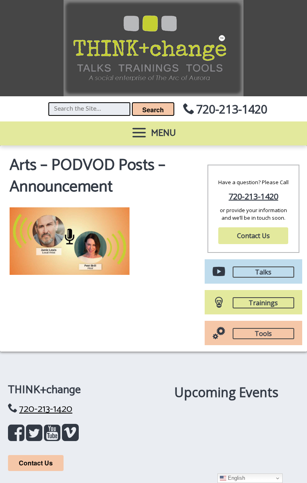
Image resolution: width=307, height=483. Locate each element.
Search (153, 109)
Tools (263, 333)
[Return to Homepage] (153, 48)
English (235, 478)
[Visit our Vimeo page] (70, 436)
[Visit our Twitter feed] (36, 436)
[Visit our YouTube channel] (54, 436)
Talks (263, 272)
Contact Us (253, 235)
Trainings (263, 302)
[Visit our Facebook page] (18, 436)
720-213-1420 (231, 109)
